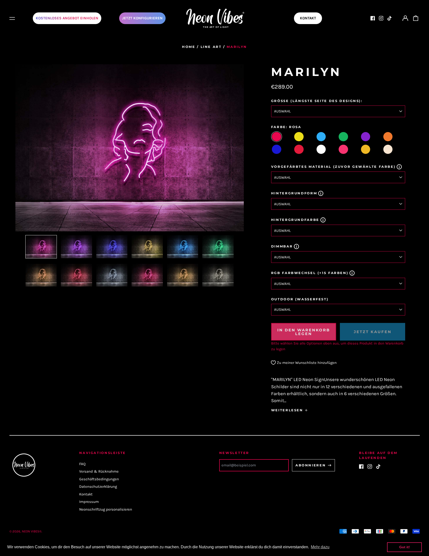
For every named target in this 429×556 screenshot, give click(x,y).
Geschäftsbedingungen (99, 479)
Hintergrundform (294, 193)
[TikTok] (389, 18)
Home (188, 47)
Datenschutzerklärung (98, 486)
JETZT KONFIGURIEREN (142, 18)
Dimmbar (282, 246)
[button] (415, 18)
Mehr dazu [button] (320, 547)
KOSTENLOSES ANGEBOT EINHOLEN (67, 18)
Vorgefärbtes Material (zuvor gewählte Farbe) (333, 167)
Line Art (211, 47)
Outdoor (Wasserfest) (300, 299)
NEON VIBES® (31, 531)
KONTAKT (308, 18)
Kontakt (86, 494)
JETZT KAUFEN (373, 331)
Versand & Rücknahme (99, 471)
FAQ (82, 464)
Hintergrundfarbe (295, 220)
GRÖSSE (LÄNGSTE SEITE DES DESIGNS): (316, 101)
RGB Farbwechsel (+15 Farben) (310, 273)
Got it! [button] (404, 547)
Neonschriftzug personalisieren (105, 509)
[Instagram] (381, 18)
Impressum (89, 501)
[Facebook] (372, 18)
